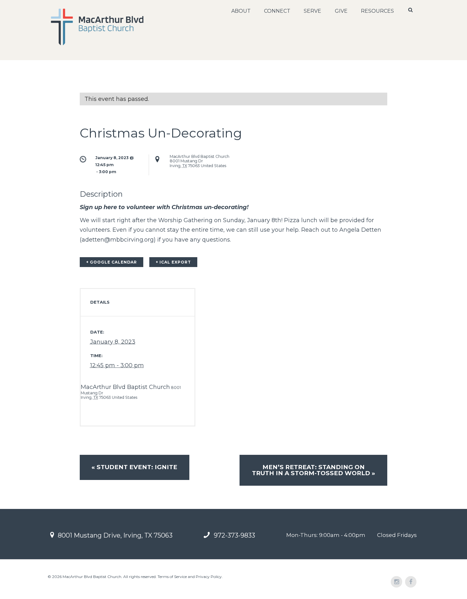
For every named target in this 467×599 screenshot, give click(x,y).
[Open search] (411, 9)
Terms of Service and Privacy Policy (190, 576)
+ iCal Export (173, 262)
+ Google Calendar (111, 262)
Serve (312, 11)
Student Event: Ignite (134, 467)
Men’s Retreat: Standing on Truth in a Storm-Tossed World (313, 470)
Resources (377, 11)
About (241, 11)
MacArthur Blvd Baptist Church (125, 387)
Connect (277, 11)
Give (341, 11)
